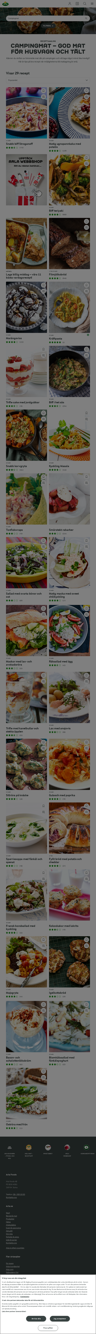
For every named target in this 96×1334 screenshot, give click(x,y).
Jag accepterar (60, 1319)
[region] (48, 1304)
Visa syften (48, 1328)
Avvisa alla (36, 1319)
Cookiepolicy (24, 1297)
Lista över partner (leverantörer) (14, 1311)
